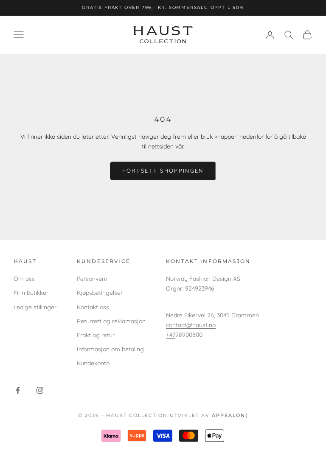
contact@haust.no (191, 325)
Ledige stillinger (35, 307)
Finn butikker (31, 293)
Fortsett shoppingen (162, 170)
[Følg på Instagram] (40, 390)
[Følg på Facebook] (18, 390)
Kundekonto (93, 363)
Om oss (24, 279)
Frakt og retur (96, 335)
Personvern (92, 279)
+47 (170, 335)
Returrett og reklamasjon (111, 321)
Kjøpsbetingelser (100, 293)
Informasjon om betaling (110, 349)
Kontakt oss (93, 307)
